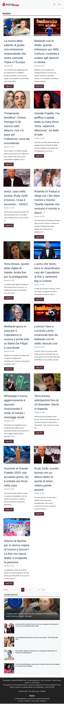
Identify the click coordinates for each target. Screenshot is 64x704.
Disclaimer (43, 701)
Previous (5, 589)
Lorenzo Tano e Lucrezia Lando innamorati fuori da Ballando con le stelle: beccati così (46, 335)
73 (38, 589)
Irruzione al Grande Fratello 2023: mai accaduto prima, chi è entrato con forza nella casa (16, 477)
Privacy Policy (35, 701)
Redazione (27, 701)
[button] (54, 4)
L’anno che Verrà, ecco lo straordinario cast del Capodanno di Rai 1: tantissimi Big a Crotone (47, 272)
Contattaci (43, 691)
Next (43, 589)
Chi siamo (20, 701)
